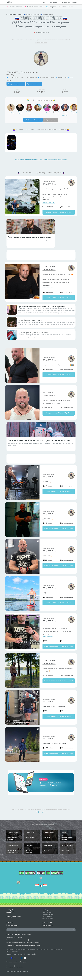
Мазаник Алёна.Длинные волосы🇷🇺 (65, 114)
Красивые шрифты (15, 7)
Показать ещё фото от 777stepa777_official (58, 528)
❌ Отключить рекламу (41, 33)
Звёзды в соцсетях (50, 120)
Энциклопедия (12, 925)
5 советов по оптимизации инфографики (18, 940)
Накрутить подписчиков (16, 84)
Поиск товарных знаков (35, 7)
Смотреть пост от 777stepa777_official (58, 212)
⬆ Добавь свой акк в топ (33, 120)
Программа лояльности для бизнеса (61, 7)
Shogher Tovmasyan (11, 113)
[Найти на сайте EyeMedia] (73, 930)
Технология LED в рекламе (14, 937)
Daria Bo (38, 112)
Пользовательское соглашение (14, 967)
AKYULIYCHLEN (29, 113)
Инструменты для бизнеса (68, 2)
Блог (44, 2)
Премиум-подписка (34, 84)
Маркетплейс (53, 2)
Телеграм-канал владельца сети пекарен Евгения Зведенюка (41, 159)
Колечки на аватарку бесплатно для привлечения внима (23, 942)
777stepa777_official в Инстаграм (22, 72)
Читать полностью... (48, 202)
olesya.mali (47, 112)
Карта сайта (47, 922)
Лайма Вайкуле (20, 113)
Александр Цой (74, 113)
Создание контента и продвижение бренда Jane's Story (23, 945)
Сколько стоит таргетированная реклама (18, 934)
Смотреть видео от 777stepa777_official (59, 491)
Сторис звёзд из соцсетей (15, 14)
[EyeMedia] (10, 910)
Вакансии (9, 922)
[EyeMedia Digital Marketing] (10, 2)
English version (47, 925)
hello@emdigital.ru (41, 43)
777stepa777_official (11, 75)
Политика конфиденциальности (15, 966)
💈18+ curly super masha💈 (56, 113)
